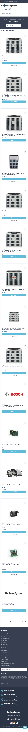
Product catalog (13, 19)
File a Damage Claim (5, 652)
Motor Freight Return (5, 655)
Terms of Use (17, 715)
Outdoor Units (4, 55)
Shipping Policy (4, 642)
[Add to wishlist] (25, 36)
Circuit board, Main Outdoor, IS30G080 (11, 564)
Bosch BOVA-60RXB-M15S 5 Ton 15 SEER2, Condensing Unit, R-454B (11, 251)
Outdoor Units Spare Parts (7, 443)
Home (7, 19)
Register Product (4, 661)
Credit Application (5, 650)
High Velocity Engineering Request (8, 654)
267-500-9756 (5, 683)
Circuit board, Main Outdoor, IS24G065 (11, 524)
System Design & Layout (6, 635)
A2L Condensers (5, 94)
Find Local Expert (4, 659)
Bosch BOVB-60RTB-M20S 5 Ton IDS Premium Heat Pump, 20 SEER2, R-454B (13, 367)
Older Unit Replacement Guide (7, 663)
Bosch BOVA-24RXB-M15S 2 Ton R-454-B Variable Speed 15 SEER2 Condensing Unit (13, 96)
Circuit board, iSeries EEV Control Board (11, 444)
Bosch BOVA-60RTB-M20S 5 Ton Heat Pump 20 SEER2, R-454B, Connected (13, 212)
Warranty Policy (4, 644)
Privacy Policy (10, 715)
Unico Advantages (5, 633)
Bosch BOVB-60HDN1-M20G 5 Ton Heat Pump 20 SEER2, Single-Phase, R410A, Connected (13, 329)
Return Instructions (5, 638)
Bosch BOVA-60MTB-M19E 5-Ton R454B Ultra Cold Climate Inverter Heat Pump (13, 174)
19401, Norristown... (13, 1)
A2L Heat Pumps (5, 133)
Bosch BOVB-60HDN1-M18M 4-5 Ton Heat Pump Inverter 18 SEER (13, 290)
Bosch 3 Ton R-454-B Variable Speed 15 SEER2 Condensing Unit (12, 58)
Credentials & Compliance (6, 636)
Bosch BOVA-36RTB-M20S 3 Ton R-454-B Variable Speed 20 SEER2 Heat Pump (13, 135)
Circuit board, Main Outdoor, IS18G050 (11, 484)
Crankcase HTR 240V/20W (8, 604)
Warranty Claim (4, 657)
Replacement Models (5, 665)
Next (23, 621)
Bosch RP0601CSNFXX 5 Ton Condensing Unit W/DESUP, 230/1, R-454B (12, 406)
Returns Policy (4, 640)
